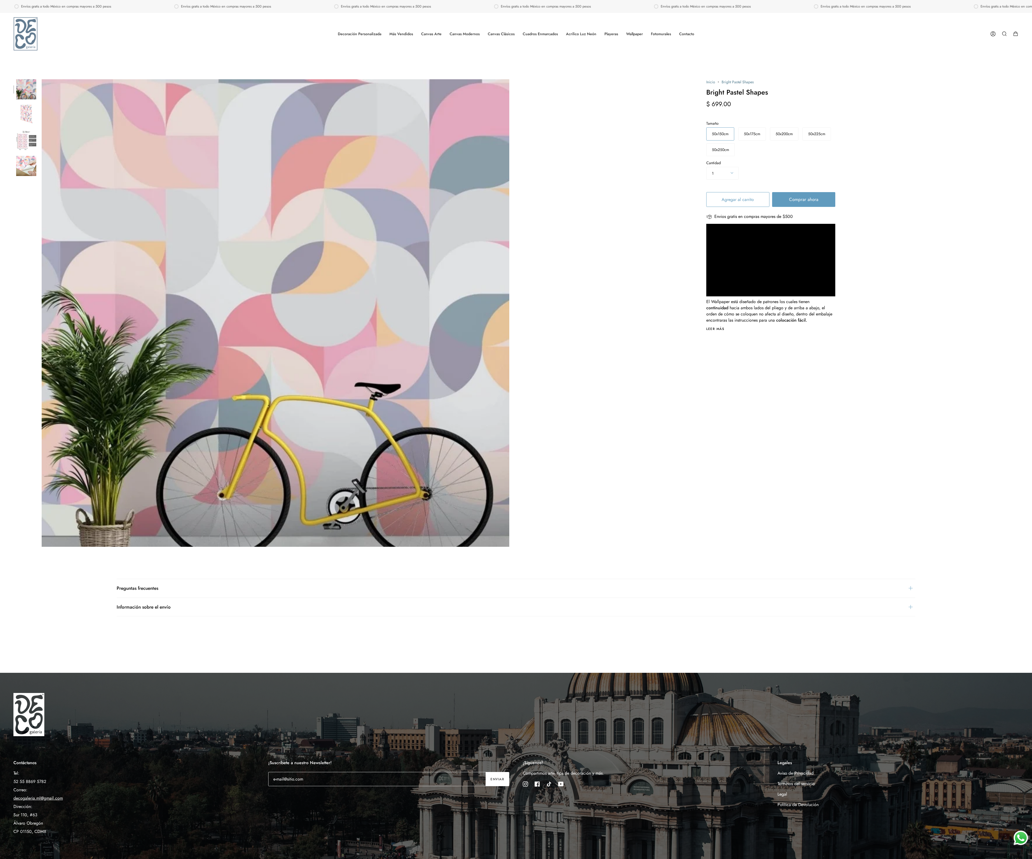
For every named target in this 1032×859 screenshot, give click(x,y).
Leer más (715, 328)
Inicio (710, 82)
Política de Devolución (798, 805)
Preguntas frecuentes (137, 588)
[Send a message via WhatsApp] (1020, 837)
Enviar (497, 779)
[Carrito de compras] (1015, 34)
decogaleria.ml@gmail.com (38, 798)
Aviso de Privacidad (795, 773)
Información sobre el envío (144, 607)
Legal (782, 794)
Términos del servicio (796, 784)
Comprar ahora (803, 199)
